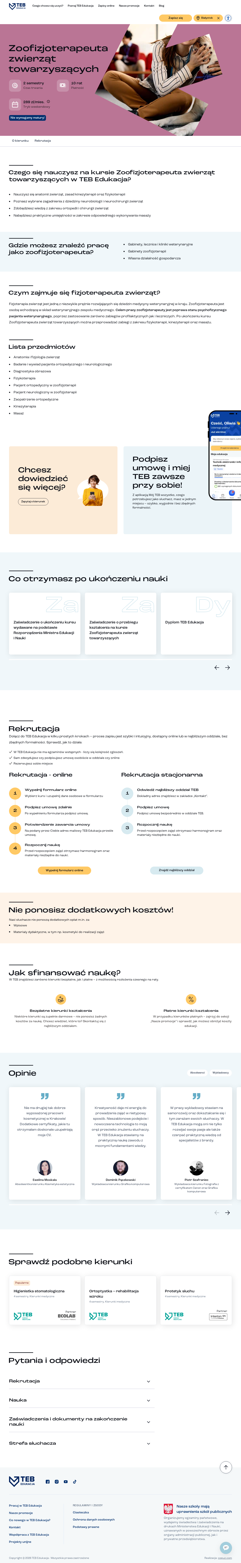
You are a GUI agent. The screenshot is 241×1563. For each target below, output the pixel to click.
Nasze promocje (129, 6)
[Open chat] (226, 1548)
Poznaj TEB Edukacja (81, 6)
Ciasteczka (81, 1512)
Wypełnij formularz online (64, 870)
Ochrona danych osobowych (94, 1519)
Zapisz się (176, 18)
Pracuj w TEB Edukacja (25, 1505)
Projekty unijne (20, 1542)
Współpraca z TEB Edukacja (29, 1534)
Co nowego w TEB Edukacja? (29, 1520)
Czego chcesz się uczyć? (47, 6)
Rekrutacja (43, 140)
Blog (161, 6)
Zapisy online (106, 6)
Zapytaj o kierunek (33, 501)
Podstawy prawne (86, 1527)
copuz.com (225, 1558)
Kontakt (149, 6)
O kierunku (20, 140)
